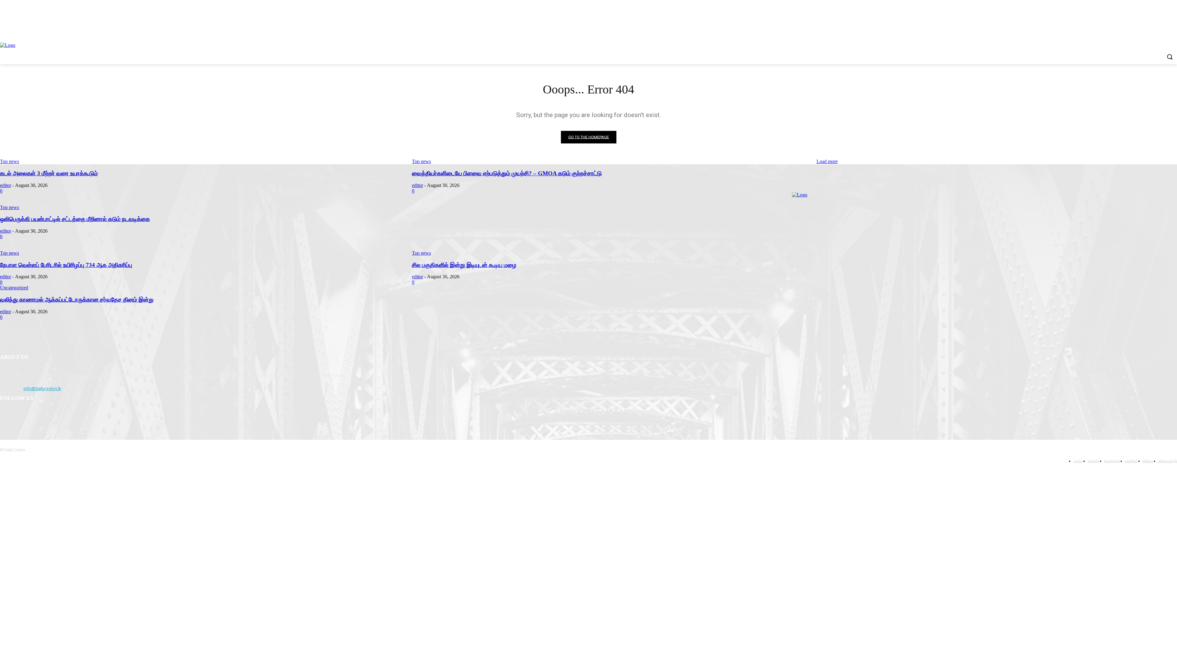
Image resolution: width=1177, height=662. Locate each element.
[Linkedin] (37, 416)
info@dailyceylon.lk (42, 388)
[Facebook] (6, 416)
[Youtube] (53, 416)
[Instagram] (22, 416)
